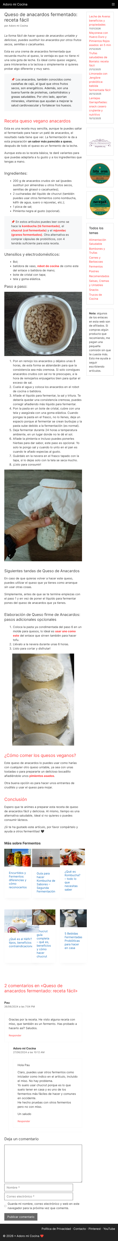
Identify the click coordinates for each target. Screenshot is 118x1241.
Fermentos (96, 266)
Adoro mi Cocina (15, 4)
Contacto (79, 1229)
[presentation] (17, 858)
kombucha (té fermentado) (41, 226)
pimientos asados (41, 776)
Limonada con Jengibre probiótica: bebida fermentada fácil (100, 82)
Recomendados (99, 276)
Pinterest (94, 1229)
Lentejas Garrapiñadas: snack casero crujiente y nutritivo (98, 106)
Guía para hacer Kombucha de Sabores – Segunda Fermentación (46, 882)
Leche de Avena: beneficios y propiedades (100, 20)
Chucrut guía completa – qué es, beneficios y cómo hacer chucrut (44, 944)
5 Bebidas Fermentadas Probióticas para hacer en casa (73, 941)
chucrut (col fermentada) (29, 230)
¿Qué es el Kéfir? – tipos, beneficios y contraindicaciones (22, 942)
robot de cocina (48, 266)
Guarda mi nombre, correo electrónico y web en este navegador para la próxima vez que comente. (43, 1206)
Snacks (93, 289)
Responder (15, 1035)
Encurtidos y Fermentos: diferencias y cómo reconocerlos (18, 880)
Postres (94, 271)
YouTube (109, 1229)
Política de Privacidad (56, 1229)
